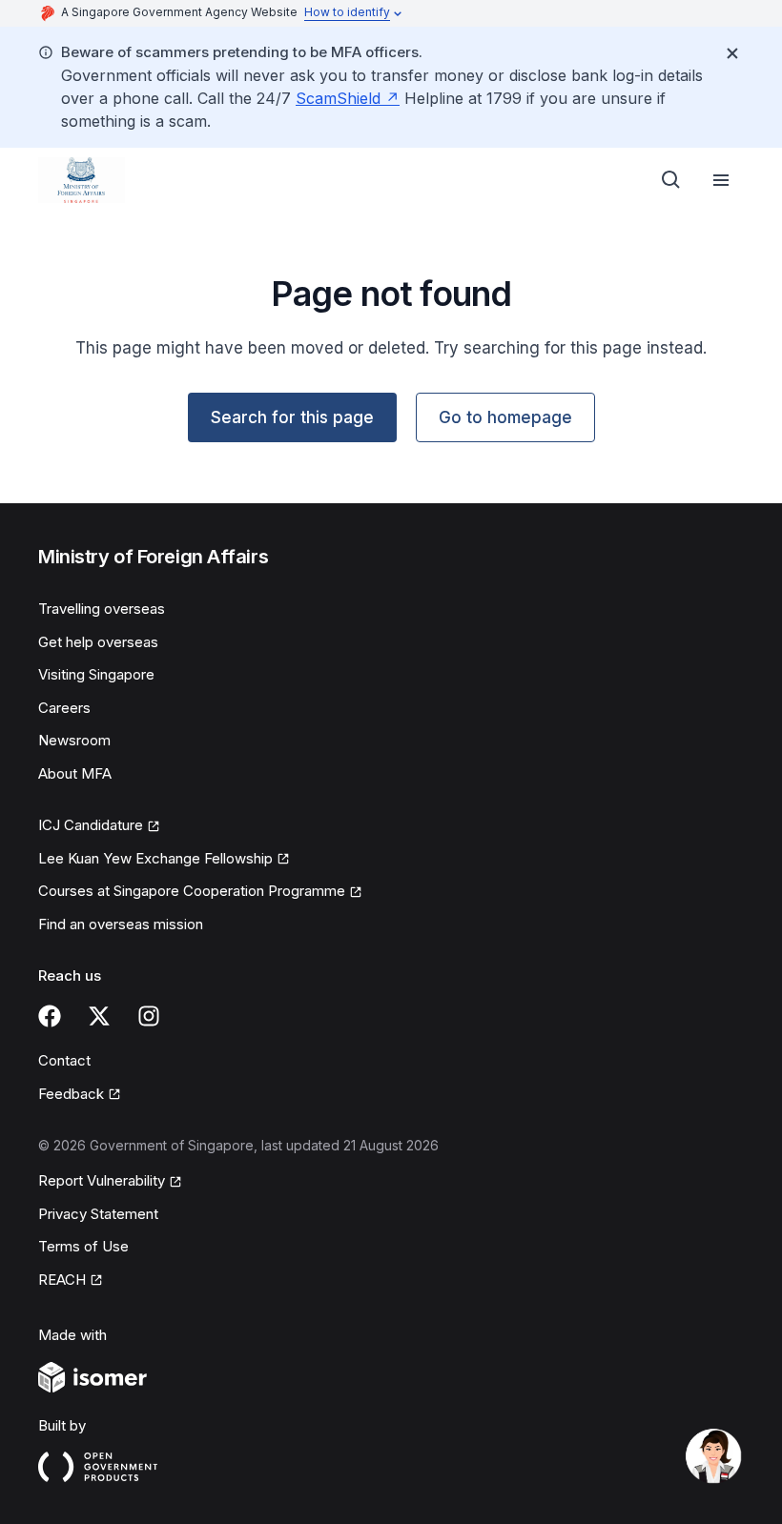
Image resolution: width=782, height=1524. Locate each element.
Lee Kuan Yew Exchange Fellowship (155, 858)
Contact (64, 1060)
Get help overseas (98, 642)
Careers (64, 708)
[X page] (99, 1016)
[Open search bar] (671, 180)
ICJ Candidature (90, 825)
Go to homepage (505, 417)
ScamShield (338, 98)
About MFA (75, 773)
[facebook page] (49, 1016)
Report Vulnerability (101, 1180)
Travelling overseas (101, 608)
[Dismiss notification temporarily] (732, 53)
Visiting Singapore (96, 674)
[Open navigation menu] (721, 180)
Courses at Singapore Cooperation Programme (191, 891)
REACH (62, 1279)
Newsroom (74, 740)
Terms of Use (83, 1246)
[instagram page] (148, 1016)
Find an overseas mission (120, 924)
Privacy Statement (98, 1214)
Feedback (71, 1094)
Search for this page (292, 417)
